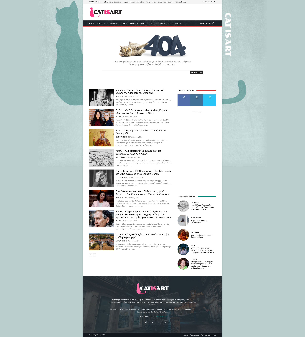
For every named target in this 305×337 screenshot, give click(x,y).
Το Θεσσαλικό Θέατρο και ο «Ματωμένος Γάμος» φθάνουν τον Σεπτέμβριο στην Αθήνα (141, 112)
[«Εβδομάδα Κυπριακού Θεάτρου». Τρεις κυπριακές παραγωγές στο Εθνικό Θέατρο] (183, 249)
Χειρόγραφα (195, 232)
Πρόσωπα (119, 96)
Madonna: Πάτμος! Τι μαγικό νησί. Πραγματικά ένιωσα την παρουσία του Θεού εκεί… (140, 91)
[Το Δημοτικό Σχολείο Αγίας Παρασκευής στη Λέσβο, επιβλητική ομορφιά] (101, 241)
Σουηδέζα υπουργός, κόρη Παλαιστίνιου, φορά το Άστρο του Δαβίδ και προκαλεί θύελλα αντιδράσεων (142, 193)
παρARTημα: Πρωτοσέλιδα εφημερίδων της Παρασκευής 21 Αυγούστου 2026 (202, 207)
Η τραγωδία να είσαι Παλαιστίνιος (199, 221)
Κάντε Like (184, 95)
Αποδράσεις (120, 241)
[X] (214, 1)
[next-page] (94, 254)
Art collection (121, 177)
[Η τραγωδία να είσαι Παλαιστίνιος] (183, 220)
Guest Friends (121, 137)
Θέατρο (119, 117)
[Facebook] (203, 1)
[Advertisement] (172, 12)
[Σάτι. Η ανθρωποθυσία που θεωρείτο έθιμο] (183, 235)
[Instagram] (206, 1)
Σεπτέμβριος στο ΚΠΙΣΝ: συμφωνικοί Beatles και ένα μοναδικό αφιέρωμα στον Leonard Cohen (143, 172)
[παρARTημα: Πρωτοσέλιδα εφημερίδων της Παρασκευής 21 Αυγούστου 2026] (183, 206)
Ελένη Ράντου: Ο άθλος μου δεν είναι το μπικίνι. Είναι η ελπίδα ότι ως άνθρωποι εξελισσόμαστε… (202, 265)
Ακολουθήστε (197, 95)
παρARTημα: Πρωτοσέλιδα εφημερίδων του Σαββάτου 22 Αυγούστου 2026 (139, 152)
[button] (208, 23)
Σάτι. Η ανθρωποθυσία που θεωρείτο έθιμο (201, 236)
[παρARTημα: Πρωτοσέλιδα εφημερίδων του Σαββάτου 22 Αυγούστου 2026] (101, 158)
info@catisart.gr (161, 316)
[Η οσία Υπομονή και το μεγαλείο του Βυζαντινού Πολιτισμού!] (101, 137)
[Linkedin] (209, 1)
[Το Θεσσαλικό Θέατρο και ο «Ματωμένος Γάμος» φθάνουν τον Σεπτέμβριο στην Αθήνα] (101, 117)
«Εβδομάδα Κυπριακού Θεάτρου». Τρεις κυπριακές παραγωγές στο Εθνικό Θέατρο (203, 250)
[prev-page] (90, 254)
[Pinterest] (211, 1)
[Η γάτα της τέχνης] (106, 12)
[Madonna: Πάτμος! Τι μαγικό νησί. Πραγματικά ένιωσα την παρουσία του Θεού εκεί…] (101, 97)
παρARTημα (120, 157)
